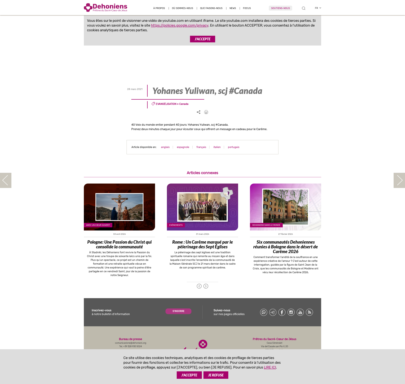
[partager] (198, 112)
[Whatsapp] (263, 312)
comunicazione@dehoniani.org (130, 343)
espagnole (183, 147)
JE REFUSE (216, 375)
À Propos (159, 8)
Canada (183, 103)
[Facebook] (282, 312)
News (233, 8)
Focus (247, 8)
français (201, 147)
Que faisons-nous (211, 8)
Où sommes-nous (182, 8)
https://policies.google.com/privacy (179, 25)
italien (217, 147)
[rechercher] (303, 8)
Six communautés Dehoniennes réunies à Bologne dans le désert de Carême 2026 (285, 246)
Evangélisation (166, 103)
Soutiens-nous (280, 8)
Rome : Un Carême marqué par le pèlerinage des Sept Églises (202, 244)
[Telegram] (273, 312)
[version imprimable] (206, 112)
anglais (165, 147)
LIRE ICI (270, 367)
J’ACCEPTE (202, 39)
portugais (233, 147)
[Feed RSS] (309, 312)
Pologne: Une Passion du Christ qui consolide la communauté (119, 244)
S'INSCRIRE (178, 311)
